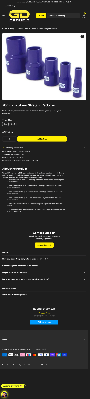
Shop (12, 29)
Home (4, 29)
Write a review (44, 322)
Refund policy (6, 365)
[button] (3, 15)
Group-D (9, 349)
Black (14, 124)
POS (14, 349)
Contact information (42, 365)
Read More (6, 114)
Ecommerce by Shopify (24, 349)
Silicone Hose (23, 29)
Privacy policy (17, 365)
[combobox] (63, 15)
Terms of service (29, 365)
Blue (6, 124)
